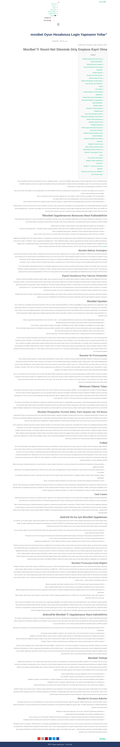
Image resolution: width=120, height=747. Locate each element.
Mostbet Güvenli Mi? (97, 125)
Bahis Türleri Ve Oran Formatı (94, 147)
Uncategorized (55, 41)
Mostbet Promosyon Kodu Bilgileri (93, 97)
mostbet (105, 246)
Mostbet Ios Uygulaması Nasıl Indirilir (92, 116)
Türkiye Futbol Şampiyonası (94, 119)
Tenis (101, 155)
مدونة (54, 7)
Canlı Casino (99, 89)
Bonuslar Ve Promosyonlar (95, 75)
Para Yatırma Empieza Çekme (94, 114)
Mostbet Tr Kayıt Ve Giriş (95, 144)
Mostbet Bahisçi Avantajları (95, 64)
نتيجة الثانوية (52, 13)
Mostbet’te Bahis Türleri (96, 122)
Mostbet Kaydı (98, 111)
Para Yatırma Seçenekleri (95, 158)
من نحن (54, 5)
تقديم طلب (53, 9)
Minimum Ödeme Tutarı (96, 78)
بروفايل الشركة (52, 11)
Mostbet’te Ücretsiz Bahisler (94, 108)
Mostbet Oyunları (98, 72)
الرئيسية (53, 3)
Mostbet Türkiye (98, 105)
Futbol (101, 86)
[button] (57, 738)
